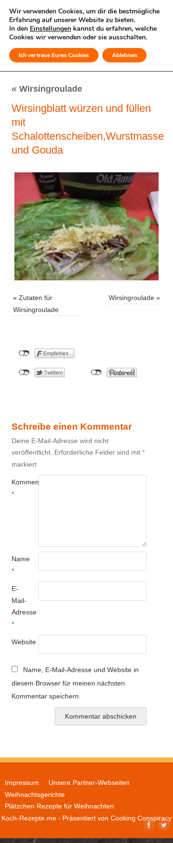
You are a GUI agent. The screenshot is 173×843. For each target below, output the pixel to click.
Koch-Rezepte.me (28, 818)
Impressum (22, 782)
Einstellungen (50, 28)
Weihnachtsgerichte (35, 794)
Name (18, 564)
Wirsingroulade (47, 89)
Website (18, 642)
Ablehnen (124, 55)
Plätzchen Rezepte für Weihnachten (59, 806)
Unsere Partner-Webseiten (89, 782)
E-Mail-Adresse (18, 606)
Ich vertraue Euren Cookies (54, 55)
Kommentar (18, 487)
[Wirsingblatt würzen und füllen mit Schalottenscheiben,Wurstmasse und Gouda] (86, 226)
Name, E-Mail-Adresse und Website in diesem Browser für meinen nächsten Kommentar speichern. (75, 683)
